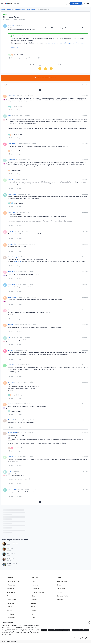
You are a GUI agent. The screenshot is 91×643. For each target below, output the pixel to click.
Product (34, 581)
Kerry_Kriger (11, 271)
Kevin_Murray (12, 489)
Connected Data (12, 600)
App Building (11, 592)
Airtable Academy (62, 581)
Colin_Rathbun (12, 244)
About (33, 607)
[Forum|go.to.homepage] (12, 3)
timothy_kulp (11, 212)
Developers (10, 614)
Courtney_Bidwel (13, 456)
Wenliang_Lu (11, 310)
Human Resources (38, 592)
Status (33, 618)
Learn (59, 578)
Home (3, 9)
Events (59, 585)
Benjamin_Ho (12, 324)
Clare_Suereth (12, 143)
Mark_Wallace (12, 194)
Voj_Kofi (10, 350)
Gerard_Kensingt (12, 257)
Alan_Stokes (11, 159)
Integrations (11, 585)
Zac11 (10, 471)
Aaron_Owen (11, 95)
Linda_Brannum (12, 365)
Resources (10, 603)
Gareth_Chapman (13, 297)
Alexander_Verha (13, 284)
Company (34, 603)
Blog (32, 614)
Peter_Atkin (11, 420)
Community (9, 9)
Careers (33, 610)
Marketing (35, 585)
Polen (9, 115)
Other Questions (31, 9)
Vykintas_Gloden (12, 564)
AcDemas (10, 548)
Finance (34, 600)
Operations (35, 589)
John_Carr (11, 25)
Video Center (61, 589)
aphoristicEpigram (12, 543)
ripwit (9, 404)
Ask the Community (20, 9)
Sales (34, 596)
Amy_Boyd (11, 179)
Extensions (10, 589)
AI (7, 596)
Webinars (60, 600)
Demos (59, 592)
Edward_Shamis (12, 382)
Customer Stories (62, 596)
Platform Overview (13, 581)
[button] (2, 4)
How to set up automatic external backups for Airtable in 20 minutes (66, 43)
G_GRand (10, 231)
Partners (9, 607)
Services (9, 610)
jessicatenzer (11, 553)
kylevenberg (10, 558)
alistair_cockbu (12, 432)
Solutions (35, 578)
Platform (10, 578)
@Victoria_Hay (17, 261)
